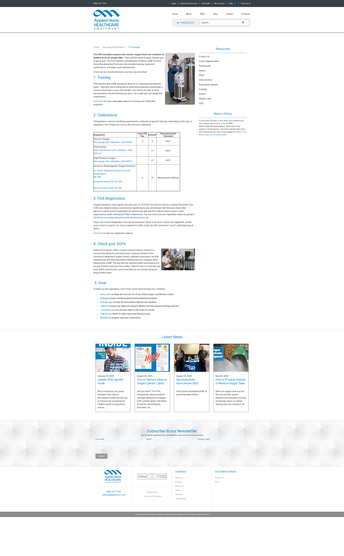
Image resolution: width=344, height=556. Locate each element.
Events (202, 94)
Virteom (206, 514)
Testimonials (205, 66)
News (177, 490)
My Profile (206, 3)
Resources (179, 486)
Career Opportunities (209, 61)
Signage (104, 298)
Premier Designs (189, 514)
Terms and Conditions (152, 496)
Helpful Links (205, 99)
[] (243, 22)
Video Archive (205, 80)
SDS (201, 103)
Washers (104, 317)
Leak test (104, 314)
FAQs (201, 75)
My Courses (219, 3)
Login (173, 3)
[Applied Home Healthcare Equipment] (113, 476)
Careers (178, 494)
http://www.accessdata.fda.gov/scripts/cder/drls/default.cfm (120, 217)
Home (96, 47)
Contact (229, 14)
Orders (202, 70)
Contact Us (204, 56)
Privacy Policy (152, 492)
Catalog (202, 89)
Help (231, 3)
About (188, 14)
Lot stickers (106, 310)
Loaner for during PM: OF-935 (108, 181)
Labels (103, 306)
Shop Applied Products (113, 47)
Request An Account (188, 3)
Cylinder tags (106, 302)
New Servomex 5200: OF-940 (108, 188)
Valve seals (105, 294)
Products (179, 482)
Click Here (98, 101)
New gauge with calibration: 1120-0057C (113, 161)
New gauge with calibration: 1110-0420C (113, 142)
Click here (98, 233)
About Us (179, 478)
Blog (215, 14)
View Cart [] (246, 3)
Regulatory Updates (208, 84)
